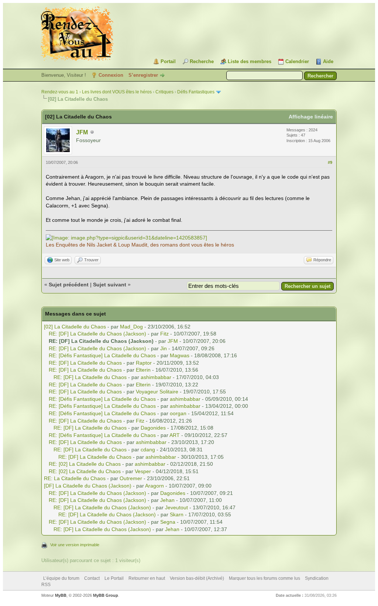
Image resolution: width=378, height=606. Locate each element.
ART (174, 435)
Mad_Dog (131, 327)
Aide (328, 61)
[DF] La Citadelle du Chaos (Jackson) (87, 486)
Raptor (144, 363)
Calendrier (297, 61)
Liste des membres (249, 61)
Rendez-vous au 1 (59, 91)
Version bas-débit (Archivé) (197, 578)
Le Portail (114, 578)
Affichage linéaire (311, 117)
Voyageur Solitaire (157, 392)
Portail (168, 61)
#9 (330, 162)
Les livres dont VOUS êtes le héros (117, 91)
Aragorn (154, 486)
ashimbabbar (156, 377)
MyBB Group (105, 595)
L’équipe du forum (61, 578)
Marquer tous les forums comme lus (264, 578)
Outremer (131, 478)
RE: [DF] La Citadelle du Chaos (85, 363)
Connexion (111, 75)
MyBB (60, 595)
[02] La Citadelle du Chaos (75, 327)
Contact (92, 578)
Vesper (143, 471)
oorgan (178, 413)
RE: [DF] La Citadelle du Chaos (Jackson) (97, 334)
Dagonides (153, 428)
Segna (167, 522)
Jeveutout (176, 507)
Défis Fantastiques (195, 91)
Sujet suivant (109, 284)
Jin (163, 348)
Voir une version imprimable (74, 545)
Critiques (164, 91)
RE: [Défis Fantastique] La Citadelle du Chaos (102, 355)
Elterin (143, 370)
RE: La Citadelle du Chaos (75, 478)
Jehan (167, 500)
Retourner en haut (146, 578)
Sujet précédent (69, 284)
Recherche (202, 61)
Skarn (176, 514)
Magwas (179, 355)
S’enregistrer (143, 75)
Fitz (164, 334)
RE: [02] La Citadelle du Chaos (85, 464)
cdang (148, 449)
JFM (82, 132)
